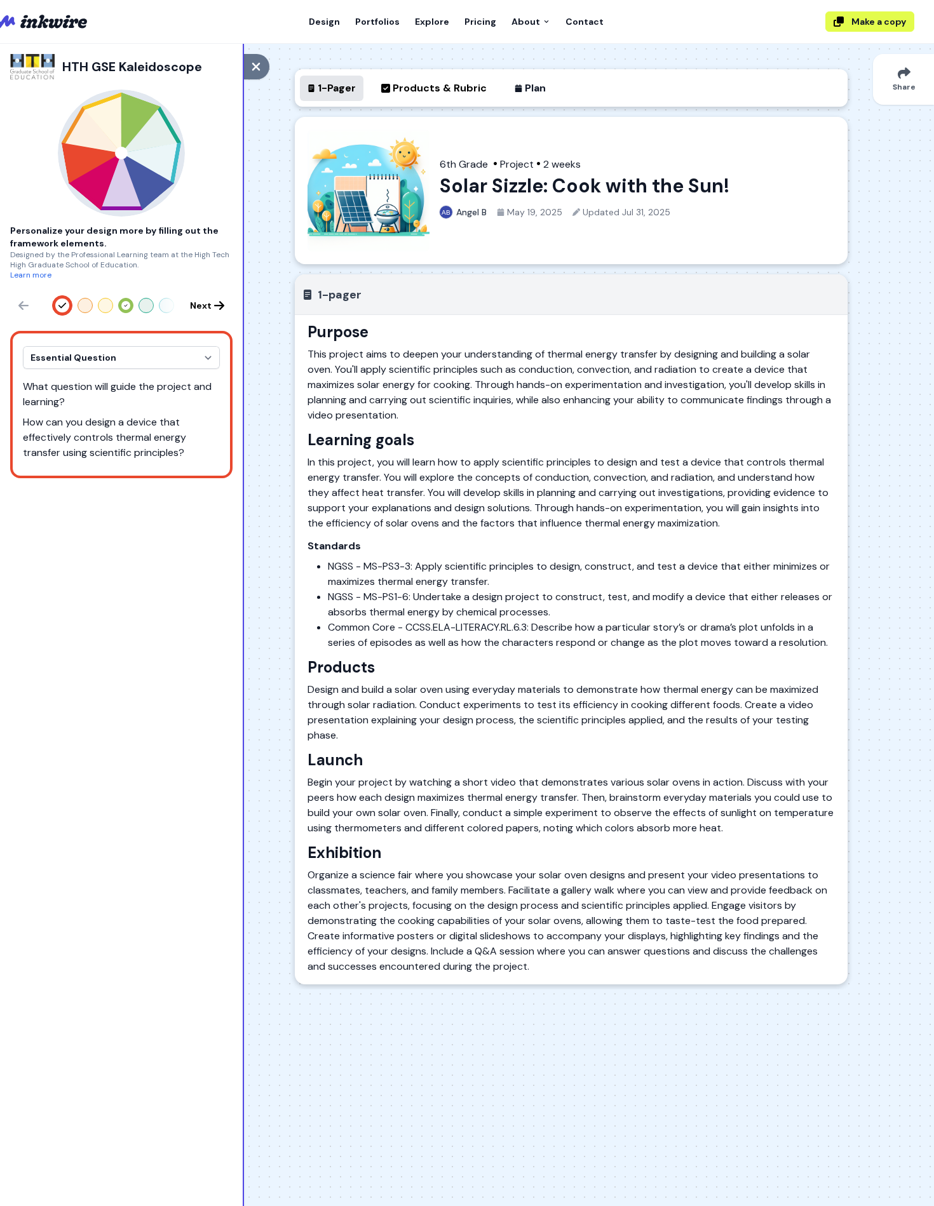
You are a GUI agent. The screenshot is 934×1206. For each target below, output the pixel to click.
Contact (584, 21)
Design (324, 21)
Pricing (480, 21)
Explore (432, 21)
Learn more (30, 275)
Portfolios (377, 21)
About (525, 21)
